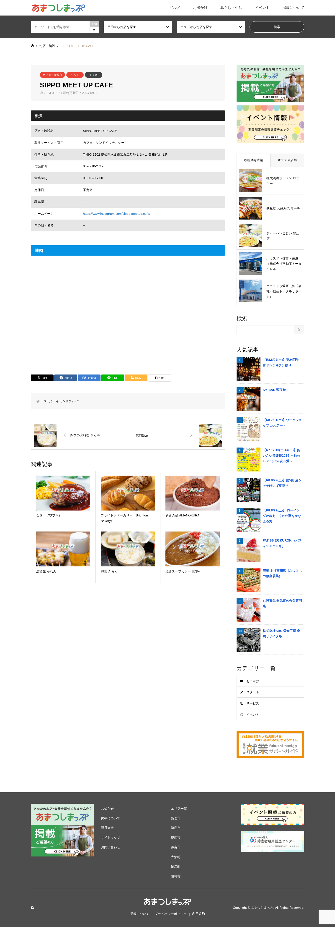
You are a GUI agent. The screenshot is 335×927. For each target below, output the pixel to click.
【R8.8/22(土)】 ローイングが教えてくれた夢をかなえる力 (282, 515)
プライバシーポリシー (171, 914)
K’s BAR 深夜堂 (274, 390)
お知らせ (107, 808)
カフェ (45, 401)
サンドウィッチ (69, 401)
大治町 (175, 857)
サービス (252, 703)
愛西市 (175, 837)
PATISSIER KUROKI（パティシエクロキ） (282, 543)
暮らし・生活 (231, 8)
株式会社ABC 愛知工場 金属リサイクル (281, 633)
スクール (252, 692)
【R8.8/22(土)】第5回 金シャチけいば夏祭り (282, 482)
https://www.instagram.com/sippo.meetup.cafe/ (116, 213)
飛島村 (175, 876)
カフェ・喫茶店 (52, 74)
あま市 (94, 74)
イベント (262, 8)
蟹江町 (175, 866)
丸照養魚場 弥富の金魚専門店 (282, 603)
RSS (32, 907)
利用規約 (198, 914)
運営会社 (107, 828)
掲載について (293, 8)
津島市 (175, 828)
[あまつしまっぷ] (58, 8)
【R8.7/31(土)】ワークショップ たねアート (282, 422)
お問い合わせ (110, 847)
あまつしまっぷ (262, 907)
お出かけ (200, 8)
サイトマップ (110, 837)
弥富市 (175, 847)
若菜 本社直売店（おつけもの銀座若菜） (282, 573)
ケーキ (55, 401)
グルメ (174, 8)
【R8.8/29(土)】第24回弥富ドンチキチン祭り (281, 362)
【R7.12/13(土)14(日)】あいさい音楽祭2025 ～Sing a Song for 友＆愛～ (281, 455)
